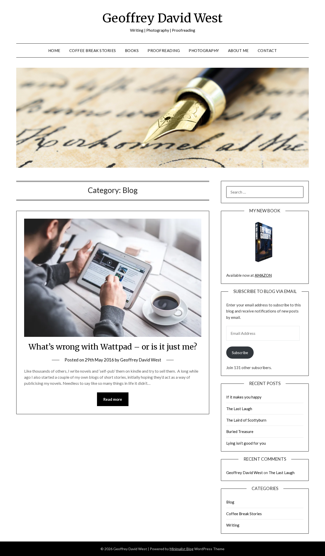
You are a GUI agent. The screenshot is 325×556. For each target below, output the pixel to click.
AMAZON (263, 275)
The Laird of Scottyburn (246, 420)
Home (54, 50)
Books (132, 50)
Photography (204, 50)
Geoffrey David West (162, 18)
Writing (232, 525)
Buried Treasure (239, 431)
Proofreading (164, 50)
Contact (267, 50)
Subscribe (240, 352)
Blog (230, 502)
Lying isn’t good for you (246, 443)
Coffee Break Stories (92, 50)
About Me (238, 50)
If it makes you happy (244, 397)
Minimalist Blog (181, 549)
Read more (112, 399)
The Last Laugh (239, 408)
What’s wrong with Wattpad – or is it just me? (112, 347)
